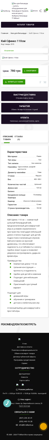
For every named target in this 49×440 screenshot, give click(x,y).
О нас (24, 343)
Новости (24, 377)
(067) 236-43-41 (25, 418)
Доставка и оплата (24, 347)
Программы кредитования (24, 360)
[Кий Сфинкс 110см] (24, 57)
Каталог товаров (25, 25)
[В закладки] (45, 82)
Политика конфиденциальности (24, 350)
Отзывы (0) (18, 137)
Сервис (24, 363)
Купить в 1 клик (15, 82)
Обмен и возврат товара (24, 353)
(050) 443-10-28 (25, 421)
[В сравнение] (40, 82)
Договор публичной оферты (24, 357)
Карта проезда (24, 406)
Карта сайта (25, 380)
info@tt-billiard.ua (26, 425)
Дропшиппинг (24, 374)
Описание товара (8, 137)
